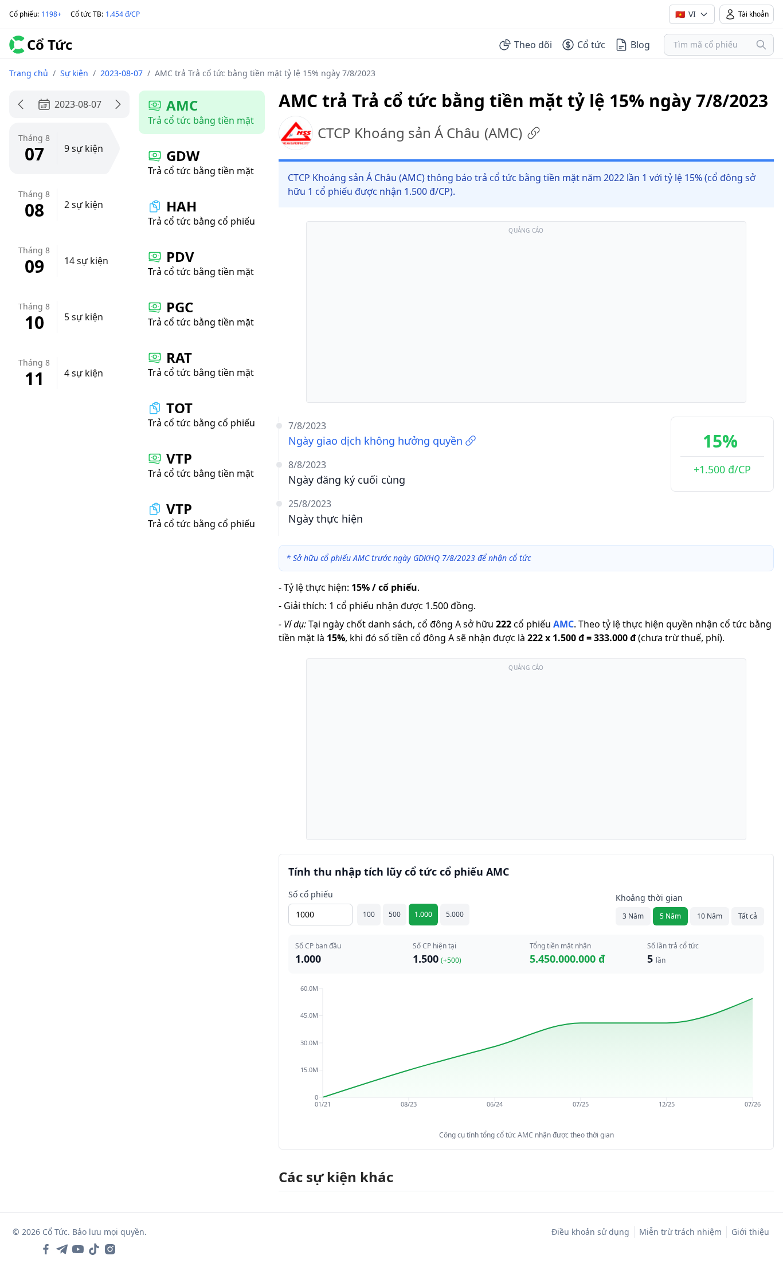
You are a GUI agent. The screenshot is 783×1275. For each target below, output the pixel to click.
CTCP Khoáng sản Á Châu (420, 132)
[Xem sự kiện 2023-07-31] (20, 104)
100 (369, 914)
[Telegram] (62, 1249)
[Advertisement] (526, 317)
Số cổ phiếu (310, 894)
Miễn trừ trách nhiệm (680, 1231)
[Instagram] (110, 1249)
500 (395, 914)
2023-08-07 (121, 73)
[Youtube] (78, 1249)
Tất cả (747, 916)
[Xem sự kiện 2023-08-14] (118, 104)
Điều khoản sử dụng (590, 1231)
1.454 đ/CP (122, 14)
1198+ (51, 14)
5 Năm (670, 916)
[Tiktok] (94, 1249)
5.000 (455, 914)
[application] (526, 1054)
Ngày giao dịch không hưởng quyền (375, 441)
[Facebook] (46, 1249)
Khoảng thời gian (649, 897)
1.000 (423, 914)
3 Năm (633, 916)
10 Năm (709, 916)
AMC (563, 624)
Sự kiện (74, 73)
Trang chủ (28, 73)
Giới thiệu (750, 1231)
